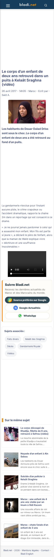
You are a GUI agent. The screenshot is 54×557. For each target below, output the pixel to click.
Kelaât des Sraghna (35, 339)
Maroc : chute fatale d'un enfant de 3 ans (34, 526)
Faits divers (13, 339)
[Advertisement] (27, 40)
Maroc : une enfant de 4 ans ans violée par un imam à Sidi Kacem (34, 502)
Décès (10, 346)
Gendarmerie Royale (30, 346)
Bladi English (27, 553)
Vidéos (10, 353)
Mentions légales (30, 550)
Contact (45, 550)
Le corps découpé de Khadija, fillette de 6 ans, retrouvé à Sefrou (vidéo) (34, 430)
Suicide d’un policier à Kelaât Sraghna (33, 478)
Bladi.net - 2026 (11, 550)
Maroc (32, 91)
